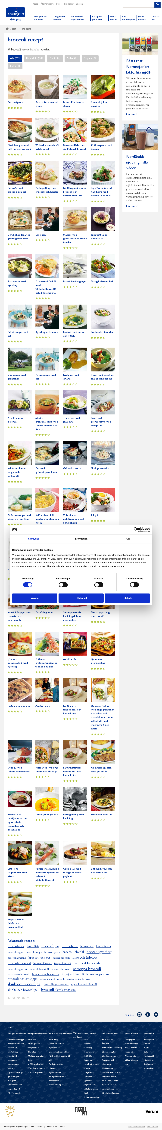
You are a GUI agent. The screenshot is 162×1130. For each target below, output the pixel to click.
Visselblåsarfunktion (110, 1093)
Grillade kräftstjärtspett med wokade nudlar (46, 663)
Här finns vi (148, 1060)
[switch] (63, 584)
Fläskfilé (87, 1044)
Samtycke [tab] (33, 538)
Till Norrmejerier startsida (15, 14)
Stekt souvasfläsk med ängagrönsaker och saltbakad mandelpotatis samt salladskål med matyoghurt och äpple (102, 717)
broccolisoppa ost (17, 969)
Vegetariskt (89, 1073)
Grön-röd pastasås (101, 814)
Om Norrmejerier (110, 1034)
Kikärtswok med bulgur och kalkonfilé (17, 472)
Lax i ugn (40, 235)
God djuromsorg (56, 1064)
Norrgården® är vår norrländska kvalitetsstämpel (57, 1081)
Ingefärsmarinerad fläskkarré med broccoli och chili (101, 192)
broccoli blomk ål (39, 969)
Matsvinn (32, 1040)
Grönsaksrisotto (72, 468)
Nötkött (88, 1056)
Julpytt (94, 515)
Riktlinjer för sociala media (149, 1044)
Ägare (35, 4)
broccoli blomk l (42, 963)
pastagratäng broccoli (79, 979)
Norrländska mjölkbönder (60, 1034)
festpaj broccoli (62, 963)
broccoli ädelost (84, 958)
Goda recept (90, 1034)
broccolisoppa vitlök (97, 974)
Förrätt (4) (55, 58)
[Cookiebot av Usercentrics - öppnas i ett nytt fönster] (136, 529)
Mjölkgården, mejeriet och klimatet (34, 1048)
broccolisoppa (15, 952)
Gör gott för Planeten (37, 1034)
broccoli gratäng (17, 958)
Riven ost (88, 1060)
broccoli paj (86, 946)
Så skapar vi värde (110, 1081)
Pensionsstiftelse (109, 1077)
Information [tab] (81, 538)
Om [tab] (128, 538)
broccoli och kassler (45, 974)
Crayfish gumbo (44, 612)
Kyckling (88, 1048)
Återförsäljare (47, 4)
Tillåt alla (127, 598)
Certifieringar (107, 1069)
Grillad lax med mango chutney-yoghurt (72, 873)
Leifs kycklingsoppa (46, 814)
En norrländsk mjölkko (59, 1052)
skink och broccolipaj (24, 984)
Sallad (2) (72, 58)
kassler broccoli (61, 958)
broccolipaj (50, 946)
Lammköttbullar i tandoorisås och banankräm (73, 772)
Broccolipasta (15, 102)
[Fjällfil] (81, 1111)
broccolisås (33, 946)
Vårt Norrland (14, 1093)
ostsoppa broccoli (87, 969)
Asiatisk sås (69, 659)
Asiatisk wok (42, 706)
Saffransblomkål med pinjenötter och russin (47, 519)
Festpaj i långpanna (19, 706)
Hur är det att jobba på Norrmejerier (131, 1052)
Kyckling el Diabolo (46, 332)
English (79, 4)
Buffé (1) (15, 66)
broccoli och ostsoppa (22, 979)
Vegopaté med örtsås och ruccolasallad (16, 923)
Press (59, 4)
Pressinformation (136, 1127)
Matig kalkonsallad (102, 281)
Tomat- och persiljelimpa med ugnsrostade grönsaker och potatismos (18, 822)
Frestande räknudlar (102, 332)
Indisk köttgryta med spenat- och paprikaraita (19, 616)
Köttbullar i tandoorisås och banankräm (72, 710)
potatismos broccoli (18, 974)
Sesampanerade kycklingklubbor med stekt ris (72, 616)
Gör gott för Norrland (17, 1034)
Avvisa (34, 598)
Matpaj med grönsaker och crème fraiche (75, 239)
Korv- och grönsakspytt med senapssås (101, 422)
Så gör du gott (14, 1089)
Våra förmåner (131, 1044)
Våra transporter (35, 1073)
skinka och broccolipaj (23, 990)
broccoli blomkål (19, 963)
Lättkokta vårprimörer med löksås (17, 873)
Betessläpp (53, 1040)
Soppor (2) (90, 58)
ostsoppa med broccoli (52, 979)
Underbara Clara (15, 1085)
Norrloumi (89, 1052)
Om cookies (152, 1127)
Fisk (86, 1040)
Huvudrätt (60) (34, 58)
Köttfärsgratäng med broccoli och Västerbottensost (75, 192)
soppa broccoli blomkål (84, 984)
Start (10, 1028)
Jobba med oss (131, 1034)
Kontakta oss (108, 1040)
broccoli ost (70, 946)
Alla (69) (15, 58)
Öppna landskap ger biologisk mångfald (15, 1077)
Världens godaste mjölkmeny (89, 1081)
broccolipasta (103, 946)
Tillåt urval (81, 598)
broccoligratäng (99, 952)
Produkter (68, 4)
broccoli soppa (34, 952)
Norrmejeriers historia (111, 1073)
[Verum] (152, 1111)
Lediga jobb (130, 1040)
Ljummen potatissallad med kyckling (18, 663)
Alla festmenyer (91, 1089)
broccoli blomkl (73, 952)
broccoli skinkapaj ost (58, 990)
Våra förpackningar (36, 1069)
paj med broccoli (87, 963)
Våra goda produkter (78, 1035)
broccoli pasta (52, 952)
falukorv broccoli (60, 969)
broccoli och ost (39, 957)
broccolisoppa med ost (56, 984)
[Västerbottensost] (10, 1111)
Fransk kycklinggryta (74, 281)
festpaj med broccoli (73, 974)
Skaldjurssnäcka (100, 468)
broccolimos (16, 946)
